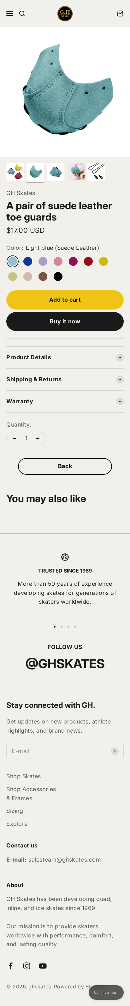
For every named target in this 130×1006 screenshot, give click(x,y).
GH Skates (20, 193)
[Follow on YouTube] (42, 966)
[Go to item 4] (76, 172)
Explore (17, 823)
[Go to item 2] (35, 172)
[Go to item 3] (55, 172)
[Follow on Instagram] (26, 966)
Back (65, 466)
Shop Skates (23, 776)
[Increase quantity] (38, 438)
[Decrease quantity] (14, 438)
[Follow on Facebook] (10, 966)
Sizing (14, 811)
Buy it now (65, 321)
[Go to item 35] (96, 172)
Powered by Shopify (79, 986)
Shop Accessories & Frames (31, 794)
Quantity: (19, 424)
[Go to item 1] (15, 172)
